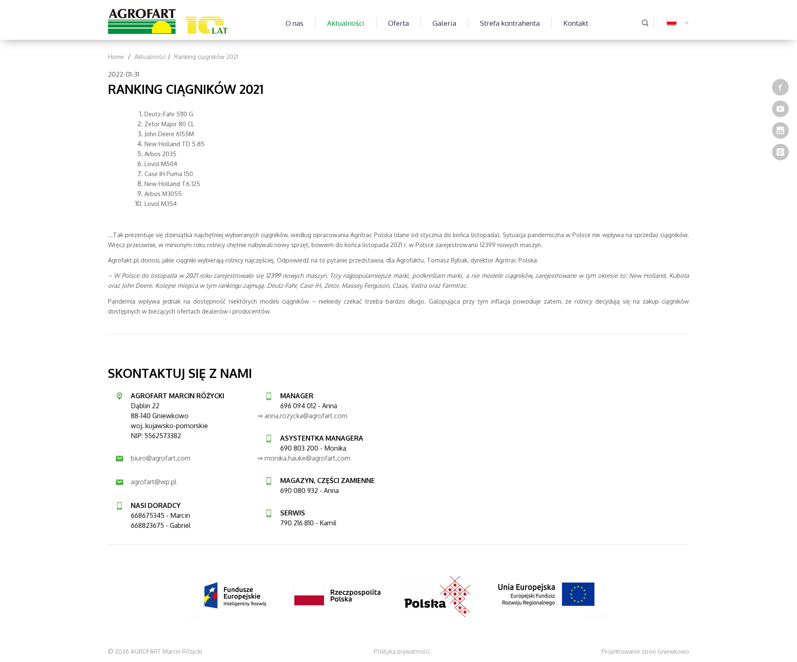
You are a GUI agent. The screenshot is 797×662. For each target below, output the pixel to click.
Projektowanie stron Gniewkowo (645, 651)
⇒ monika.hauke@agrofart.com (303, 458)
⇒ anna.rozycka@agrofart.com (302, 416)
